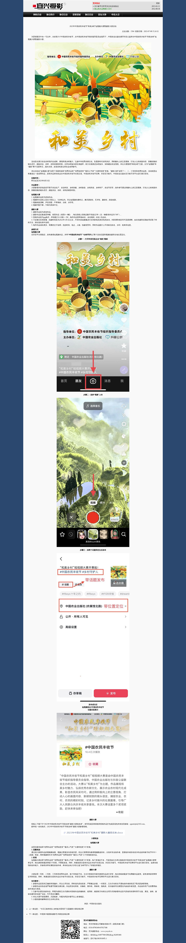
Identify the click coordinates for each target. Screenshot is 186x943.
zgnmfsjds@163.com (137, 824)
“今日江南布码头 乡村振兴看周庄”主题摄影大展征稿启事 (62, 909)
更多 (158, 3)
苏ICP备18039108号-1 (99, 938)
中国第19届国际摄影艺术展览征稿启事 (55, 914)
